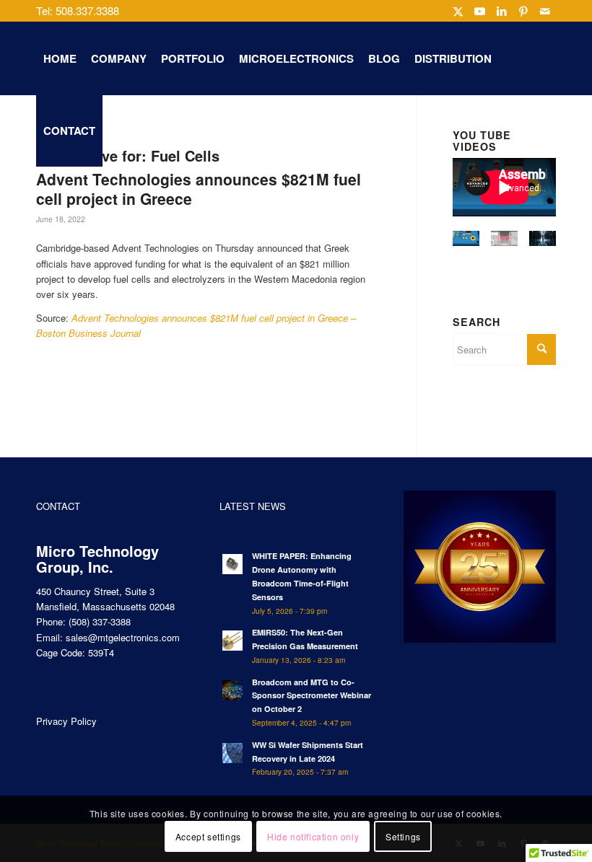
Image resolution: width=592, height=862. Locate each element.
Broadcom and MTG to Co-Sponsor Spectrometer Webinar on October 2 (311, 696)
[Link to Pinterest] (523, 11)
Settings (403, 836)
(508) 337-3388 (100, 621)
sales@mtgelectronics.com (123, 637)
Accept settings (208, 836)
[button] (466, 245)
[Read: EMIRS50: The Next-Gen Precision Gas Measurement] (232, 641)
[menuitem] (60, 58)
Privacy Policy (66, 721)
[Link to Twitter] (458, 11)
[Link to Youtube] (479, 11)
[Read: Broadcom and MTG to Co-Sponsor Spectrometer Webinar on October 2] (232, 690)
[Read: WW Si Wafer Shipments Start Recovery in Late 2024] (232, 753)
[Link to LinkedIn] (501, 11)
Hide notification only (313, 836)
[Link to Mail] (545, 11)
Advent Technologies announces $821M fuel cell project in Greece (198, 188)
